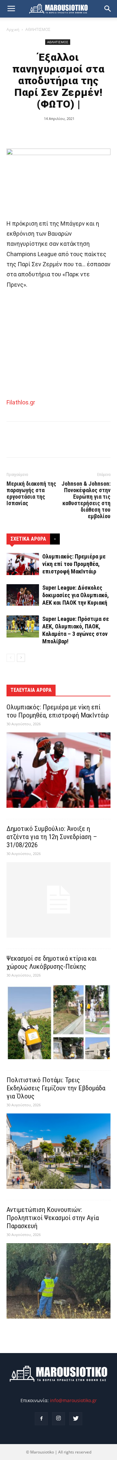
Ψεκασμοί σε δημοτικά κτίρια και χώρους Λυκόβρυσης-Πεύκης (51, 962)
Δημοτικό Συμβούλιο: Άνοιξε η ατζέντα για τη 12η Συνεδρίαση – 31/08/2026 (51, 837)
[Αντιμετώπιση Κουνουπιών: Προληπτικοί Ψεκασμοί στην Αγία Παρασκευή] (58, 1281)
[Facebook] (41, 1418)
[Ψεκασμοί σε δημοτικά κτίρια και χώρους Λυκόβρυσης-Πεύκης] (58, 1021)
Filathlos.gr (20, 402)
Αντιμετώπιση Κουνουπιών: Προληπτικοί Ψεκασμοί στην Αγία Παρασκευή (52, 1218)
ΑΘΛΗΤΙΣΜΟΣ (37, 29)
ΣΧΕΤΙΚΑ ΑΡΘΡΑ (28, 539)
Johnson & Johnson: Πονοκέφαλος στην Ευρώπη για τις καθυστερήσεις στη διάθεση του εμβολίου (85, 500)
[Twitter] (75, 1418)
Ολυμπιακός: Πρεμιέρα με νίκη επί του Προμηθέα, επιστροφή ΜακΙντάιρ (74, 564)
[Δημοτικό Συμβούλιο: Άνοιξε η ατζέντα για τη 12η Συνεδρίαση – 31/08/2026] (58, 900)
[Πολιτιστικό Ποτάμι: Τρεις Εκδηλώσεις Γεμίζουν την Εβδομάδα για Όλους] (58, 1151)
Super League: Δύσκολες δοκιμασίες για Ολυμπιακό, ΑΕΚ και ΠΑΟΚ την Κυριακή (75, 595)
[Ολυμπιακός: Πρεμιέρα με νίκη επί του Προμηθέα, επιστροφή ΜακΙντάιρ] (22, 564)
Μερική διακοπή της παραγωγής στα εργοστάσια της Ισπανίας (31, 493)
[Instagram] (58, 1418)
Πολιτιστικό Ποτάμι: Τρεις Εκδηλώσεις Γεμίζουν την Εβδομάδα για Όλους (55, 1088)
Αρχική (12, 29)
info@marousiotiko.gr (73, 1400)
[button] (108, 9)
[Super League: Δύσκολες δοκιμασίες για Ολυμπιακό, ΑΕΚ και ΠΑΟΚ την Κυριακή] (22, 595)
